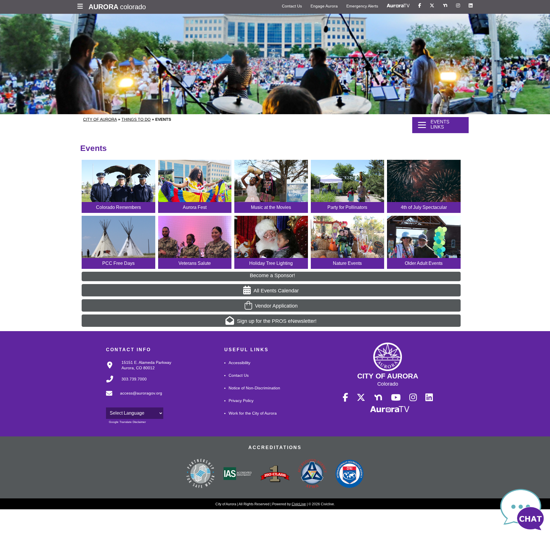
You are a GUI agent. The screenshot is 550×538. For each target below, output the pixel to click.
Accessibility (239, 362)
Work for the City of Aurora (253, 413)
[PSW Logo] (200, 474)
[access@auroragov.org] (132, 398)
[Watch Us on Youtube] (396, 398)
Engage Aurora (324, 6)
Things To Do (136, 119)
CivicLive (299, 504)
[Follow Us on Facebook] (419, 5)
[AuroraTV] (398, 5)
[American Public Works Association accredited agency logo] (312, 474)
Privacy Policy (241, 400)
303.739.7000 (134, 379)
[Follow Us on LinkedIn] (471, 5)
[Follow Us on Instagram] (458, 5)
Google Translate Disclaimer (127, 422)
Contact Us (292, 6)
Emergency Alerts (362, 6)
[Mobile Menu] (81, 7)
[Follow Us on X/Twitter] (432, 5)
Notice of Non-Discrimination (254, 388)
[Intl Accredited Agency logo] (349, 474)
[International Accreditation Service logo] (237, 474)
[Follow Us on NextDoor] (445, 5)
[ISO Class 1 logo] (275, 474)
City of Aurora (100, 119)
